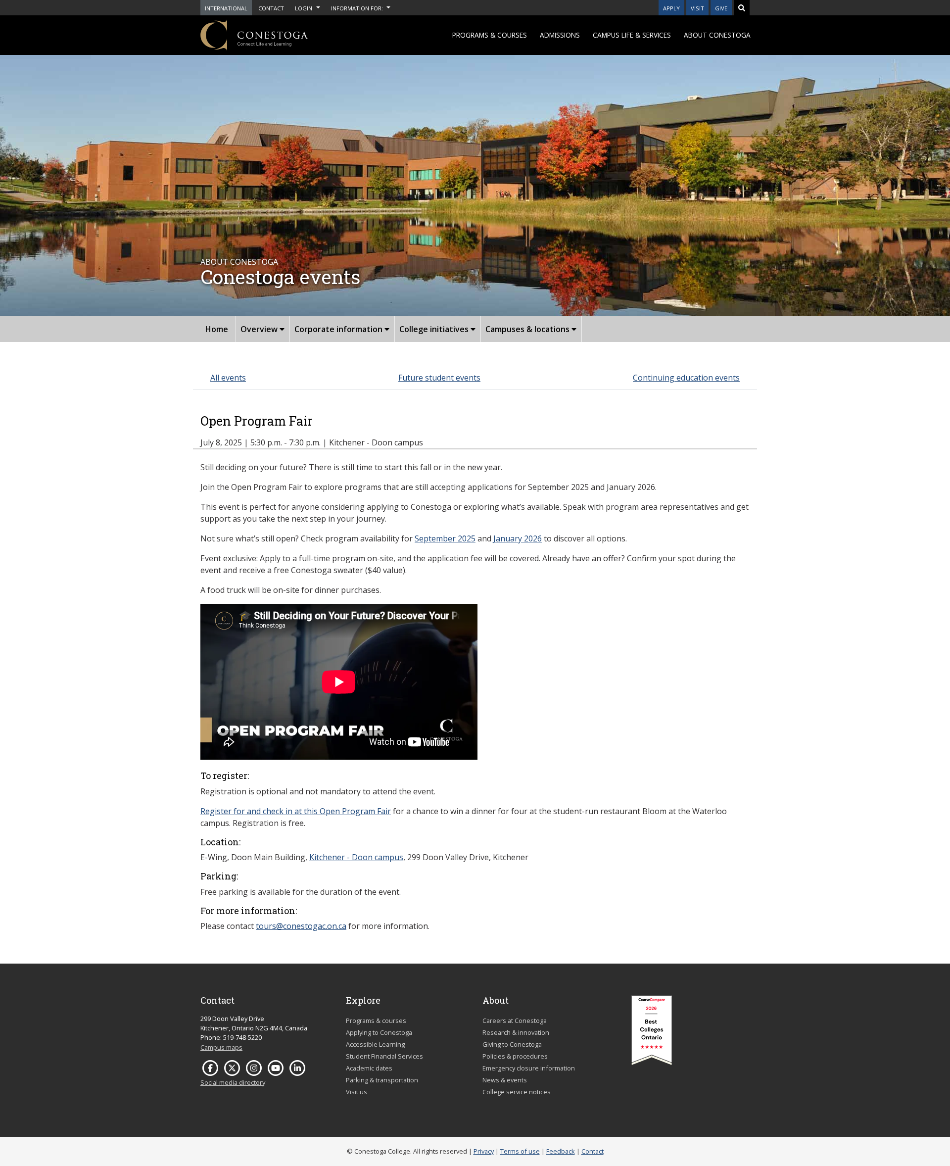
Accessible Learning (375, 1044)
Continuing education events (686, 377)
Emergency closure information (528, 1068)
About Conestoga (717, 35)
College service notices (516, 1091)
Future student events (439, 377)
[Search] (742, 7)
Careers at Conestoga (514, 1020)
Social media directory (232, 1082)
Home (216, 329)
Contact (592, 1151)
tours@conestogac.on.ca (301, 926)
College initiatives (435, 329)
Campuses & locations (528, 329)
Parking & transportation (382, 1079)
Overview (260, 329)
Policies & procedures (515, 1056)
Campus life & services (632, 35)
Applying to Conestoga (379, 1032)
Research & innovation (515, 1032)
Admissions (560, 35)
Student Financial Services (384, 1056)
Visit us (356, 1091)
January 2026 (517, 538)
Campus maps (221, 1047)
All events (228, 377)
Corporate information (339, 329)
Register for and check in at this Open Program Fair (295, 811)
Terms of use (520, 1151)
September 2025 (445, 538)
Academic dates (369, 1068)
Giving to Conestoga (512, 1044)
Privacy (484, 1151)
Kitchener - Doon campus (356, 857)
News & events (504, 1079)
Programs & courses (489, 35)
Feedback (560, 1151)
